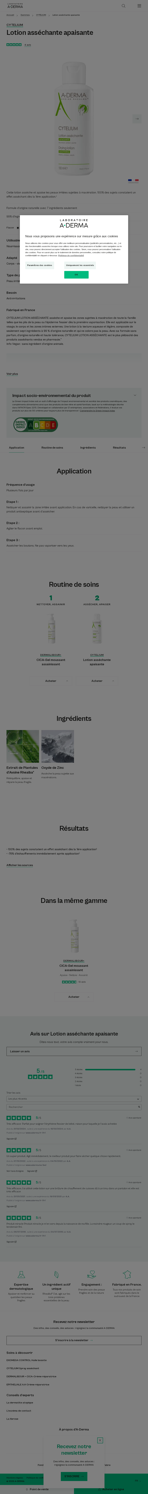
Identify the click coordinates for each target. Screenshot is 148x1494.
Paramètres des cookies (39, 265)
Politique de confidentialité (71, 255)
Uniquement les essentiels (80, 265)
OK (76, 275)
